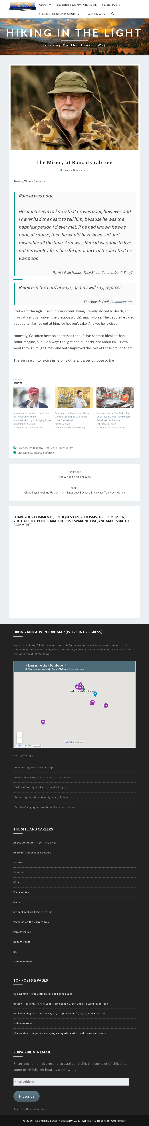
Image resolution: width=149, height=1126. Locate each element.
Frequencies (21, 892)
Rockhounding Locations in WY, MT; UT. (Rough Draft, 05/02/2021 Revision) (59, 1013)
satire (37, 452)
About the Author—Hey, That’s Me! (34, 842)
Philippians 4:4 (121, 301)
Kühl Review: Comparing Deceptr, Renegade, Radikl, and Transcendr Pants (59, 1033)
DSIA (16, 882)
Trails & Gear (93, 14)
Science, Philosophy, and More (37, 448)
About (43, 4)
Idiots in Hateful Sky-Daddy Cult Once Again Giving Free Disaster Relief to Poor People (113, 416)
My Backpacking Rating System (32, 912)
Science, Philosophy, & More (57, 14)
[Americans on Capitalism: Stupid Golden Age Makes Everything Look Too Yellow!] (74, 397)
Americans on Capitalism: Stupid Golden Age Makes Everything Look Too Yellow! (72, 416)
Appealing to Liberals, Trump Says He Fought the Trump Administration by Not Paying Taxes (32, 416)
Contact (18, 872)
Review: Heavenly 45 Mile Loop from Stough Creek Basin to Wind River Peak (60, 1003)
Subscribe (26, 1096)
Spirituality (66, 448)
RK (15, 951)
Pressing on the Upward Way (31, 921)
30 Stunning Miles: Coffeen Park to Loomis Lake (43, 993)
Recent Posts (111, 4)
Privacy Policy (22, 931)
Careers (18, 862)
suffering (48, 452)
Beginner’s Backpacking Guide (76, 4)
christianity (24, 452)
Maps (16, 902)
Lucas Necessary (76, 170)
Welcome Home (23, 961)
